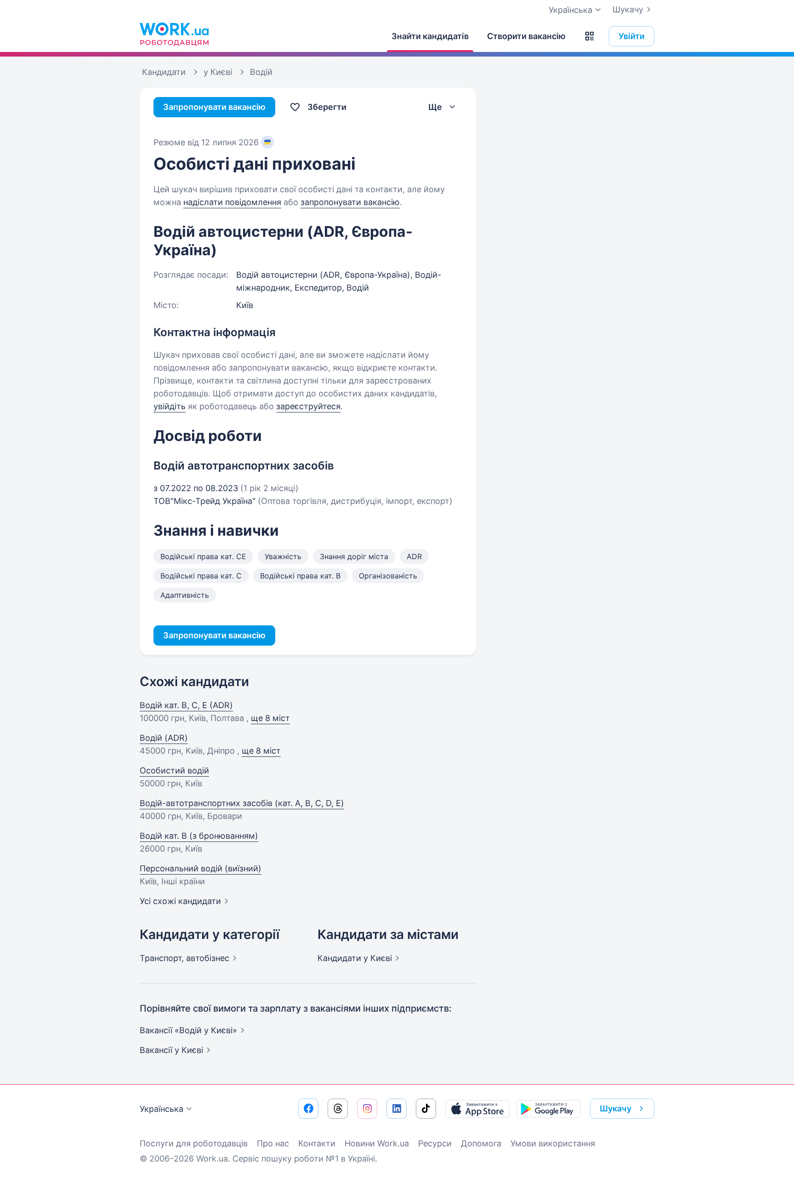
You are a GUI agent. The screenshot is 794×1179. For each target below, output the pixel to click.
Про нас (273, 1143)
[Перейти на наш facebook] (308, 1109)
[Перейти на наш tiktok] (426, 1109)
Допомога (481, 1143)
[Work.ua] (174, 34)
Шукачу (628, 9)
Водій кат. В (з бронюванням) (199, 836)
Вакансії (171, 1050)
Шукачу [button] (615, 1108)
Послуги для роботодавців (194, 1143)
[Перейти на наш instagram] (367, 1109)
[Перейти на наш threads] (338, 1109)
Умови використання (552, 1143)
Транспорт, (184, 958)
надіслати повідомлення (232, 202)
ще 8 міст (270, 718)
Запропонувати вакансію (214, 107)
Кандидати (355, 958)
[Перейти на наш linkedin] (396, 1109)
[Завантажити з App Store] (477, 1109)
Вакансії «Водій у (188, 1030)
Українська (161, 1109)
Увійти (631, 36)
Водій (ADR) (164, 738)
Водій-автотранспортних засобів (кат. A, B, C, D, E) (242, 803)
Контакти (316, 1143)
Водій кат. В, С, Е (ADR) (186, 705)
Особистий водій (174, 770)
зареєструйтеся (308, 406)
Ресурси (435, 1143)
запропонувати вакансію (350, 202)
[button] (589, 36)
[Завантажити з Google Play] (548, 1109)
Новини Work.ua (377, 1143)
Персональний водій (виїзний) (200, 868)
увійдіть (169, 406)
